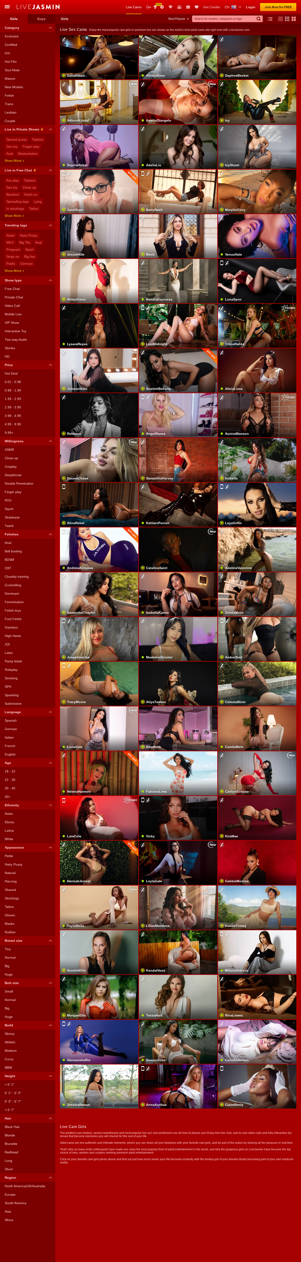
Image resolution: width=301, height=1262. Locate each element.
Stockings (12, 898)
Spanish (11, 720)
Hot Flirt (10, 61)
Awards (157, 5)
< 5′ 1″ (9, 1084)
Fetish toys (13, 610)
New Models (148, 7)
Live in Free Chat (18, 170)
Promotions (162, 7)
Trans (9, 104)
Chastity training (17, 576)
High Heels (13, 636)
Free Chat (12, 289)
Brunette (11, 1144)
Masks (9, 924)
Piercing (11, 881)
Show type (13, 280)
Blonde (10, 1135)
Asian (10, 235)
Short (9, 1169)
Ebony (9, 822)
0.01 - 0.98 (13, 382)
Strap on (12, 256)
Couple (10, 121)
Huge (9, 974)
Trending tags (16, 225)
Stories (10, 348)
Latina (9, 830)
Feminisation (14, 602)
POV (8, 500)
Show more (12, 160)
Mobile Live (13, 314)
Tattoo (33, 208)
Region (10, 1177)
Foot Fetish (13, 619)
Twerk (9, 526)
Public (10, 263)
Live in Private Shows (22, 129)
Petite (9, 856)
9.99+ (9, 433)
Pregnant (13, 249)
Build (9, 1025)
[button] (279, 19)
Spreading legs (17, 201)
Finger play (31, 146)
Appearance (14, 847)
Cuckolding (13, 585)
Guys (41, 19)
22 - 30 (10, 780)
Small (9, 991)
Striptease (12, 517)
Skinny (10, 1034)
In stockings (15, 208)
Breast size (13, 940)
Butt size (12, 983)
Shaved (10, 890)
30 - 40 (10, 788)
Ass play (12, 180)
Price (9, 365)
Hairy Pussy (28, 235)
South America (15, 1203)
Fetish (9, 95)
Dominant (12, 593)
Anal (9, 153)
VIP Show (12, 322)
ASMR (9, 449)
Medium (11, 1050)
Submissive (13, 703)
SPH (8, 686)
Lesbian (10, 112)
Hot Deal (11, 373)
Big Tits (24, 242)
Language (13, 712)
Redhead (11, 1152)
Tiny (8, 949)
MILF (10, 242)
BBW (8, 1067)
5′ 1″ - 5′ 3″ (13, 1093)
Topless (37, 139)
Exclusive (12, 36)
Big (7, 966)
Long (8, 1161)
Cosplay (11, 466)
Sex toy (11, 146)
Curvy (9, 1059)
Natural (10, 873)
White (9, 839)
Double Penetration (19, 483)
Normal (10, 957)
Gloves (10, 915)
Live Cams (134, 7)
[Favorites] (196, 7)
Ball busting (13, 551)
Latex (9, 653)
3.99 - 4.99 (13, 416)
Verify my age (257, 1005)
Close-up (29, 187)
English (10, 754)
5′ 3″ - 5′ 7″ (13, 1101)
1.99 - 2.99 (13, 399)
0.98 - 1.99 (13, 390)
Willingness (14, 441)
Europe (10, 1194)
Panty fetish (13, 661)
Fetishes (12, 534)
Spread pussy (16, 139)
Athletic (10, 1042)
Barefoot (12, 194)
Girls (14, 19)
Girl (7, 53)
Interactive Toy (15, 331)
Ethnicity (12, 805)
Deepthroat (13, 475)
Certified (11, 45)
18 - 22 (10, 771)
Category (12, 28)
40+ (7, 797)
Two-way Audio (16, 339)
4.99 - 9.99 (13, 424)
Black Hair (12, 1127)
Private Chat (14, 297)
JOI (7, 644)
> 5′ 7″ (9, 1110)
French (10, 746)
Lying (38, 201)
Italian (9, 737)
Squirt (29, 249)
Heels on (30, 194)
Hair (8, 1118)
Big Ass (29, 256)
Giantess (11, 627)
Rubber (10, 932)
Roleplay (11, 670)
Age (8, 763)
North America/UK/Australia (25, 1186)
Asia (8, 1211)
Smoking (11, 678)
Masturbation (28, 153)
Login (250, 7)
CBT (8, 568)
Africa (9, 1220)
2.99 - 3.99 (13, 407)
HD (7, 356)
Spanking (12, 695)
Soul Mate (12, 70)
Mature (10, 78)
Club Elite (170, 7)
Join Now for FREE (278, 7)
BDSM (9, 560)
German (26, 263)
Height (10, 1076)
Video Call (12, 306)
